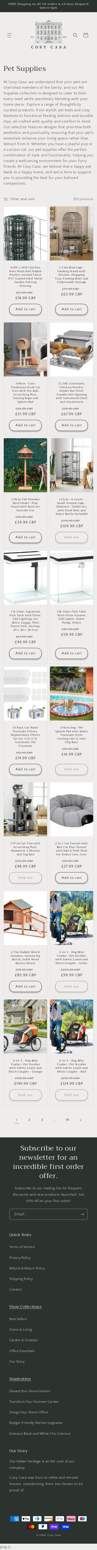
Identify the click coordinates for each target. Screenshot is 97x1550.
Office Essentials (21, 1351)
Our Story (16, 1362)
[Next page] (80, 1120)
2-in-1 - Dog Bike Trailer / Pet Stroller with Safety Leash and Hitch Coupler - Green (71, 957)
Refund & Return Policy (27, 1268)
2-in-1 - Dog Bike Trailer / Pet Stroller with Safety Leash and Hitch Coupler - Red (71, 1066)
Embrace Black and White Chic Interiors (40, 1434)
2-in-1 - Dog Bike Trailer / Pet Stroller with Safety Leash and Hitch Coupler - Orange (25, 1066)
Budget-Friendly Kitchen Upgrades (35, 1423)
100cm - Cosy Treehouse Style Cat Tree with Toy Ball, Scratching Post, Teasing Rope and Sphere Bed (25, 393)
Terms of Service (22, 1247)
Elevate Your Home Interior (30, 1391)
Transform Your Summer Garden (34, 1402)
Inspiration (20, 1379)
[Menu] (9, 35)
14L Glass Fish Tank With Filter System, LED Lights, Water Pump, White (71, 617)
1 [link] (16, 1120)
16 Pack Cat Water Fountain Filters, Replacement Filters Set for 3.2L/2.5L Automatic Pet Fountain (25, 737)
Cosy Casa (54, 1535)
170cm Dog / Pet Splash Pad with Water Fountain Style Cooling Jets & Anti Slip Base (71, 735)
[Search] (75, 35)
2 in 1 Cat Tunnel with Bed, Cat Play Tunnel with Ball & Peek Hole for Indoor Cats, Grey (71, 849)
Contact (15, 1289)
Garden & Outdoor (23, 1340)
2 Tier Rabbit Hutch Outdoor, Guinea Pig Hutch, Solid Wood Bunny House (25, 957)
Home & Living (20, 1330)
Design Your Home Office (28, 1412)
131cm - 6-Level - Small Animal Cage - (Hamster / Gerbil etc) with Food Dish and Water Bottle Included (72, 507)
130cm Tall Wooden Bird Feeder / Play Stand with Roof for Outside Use (25, 505)
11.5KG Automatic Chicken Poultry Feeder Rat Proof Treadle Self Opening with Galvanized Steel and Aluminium (72, 393)
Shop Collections (25, 1306)
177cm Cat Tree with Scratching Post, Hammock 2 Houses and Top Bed (25, 849)
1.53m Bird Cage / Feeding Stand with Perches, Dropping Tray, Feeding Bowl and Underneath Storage (71, 275)
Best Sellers (18, 1319)
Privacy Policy (19, 1258)
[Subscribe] (82, 1214)
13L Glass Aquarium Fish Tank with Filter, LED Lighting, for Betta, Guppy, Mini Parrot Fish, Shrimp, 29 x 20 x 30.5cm (25, 621)
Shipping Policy (21, 1279)
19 (67, 1120)
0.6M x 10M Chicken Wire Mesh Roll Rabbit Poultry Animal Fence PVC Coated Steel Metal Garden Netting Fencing (25, 277)
